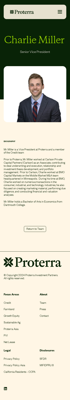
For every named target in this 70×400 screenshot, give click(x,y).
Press (43, 309)
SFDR (43, 359)
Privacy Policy (12, 359)
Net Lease (9, 342)
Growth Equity (12, 316)
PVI (6, 335)
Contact (44, 316)
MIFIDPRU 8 (47, 365)
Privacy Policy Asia (14, 365)
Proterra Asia (11, 329)
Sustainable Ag (12, 322)
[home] (21, 12)
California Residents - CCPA (19, 372)
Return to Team (35, 229)
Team (43, 302)
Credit (7, 302)
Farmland (9, 309)
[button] (60, 11)
